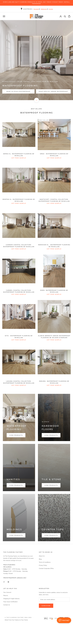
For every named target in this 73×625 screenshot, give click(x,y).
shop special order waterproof (53, 91)
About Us (42, 556)
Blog (40, 559)
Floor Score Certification (10, 602)
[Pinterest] (8, 582)
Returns (5, 595)
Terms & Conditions (45, 562)
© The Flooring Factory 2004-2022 (18, 617)
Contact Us (6, 605)
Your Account (7, 592)
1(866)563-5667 (21, 578)
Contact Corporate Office (46, 568)
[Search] (65, 16)
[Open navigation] (4, 16)
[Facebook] (4, 582)
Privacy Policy (43, 565)
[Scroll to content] (36, 100)
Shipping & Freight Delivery (11, 598)
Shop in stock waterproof (18, 91)
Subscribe (46, 605)
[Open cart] (69, 16)
